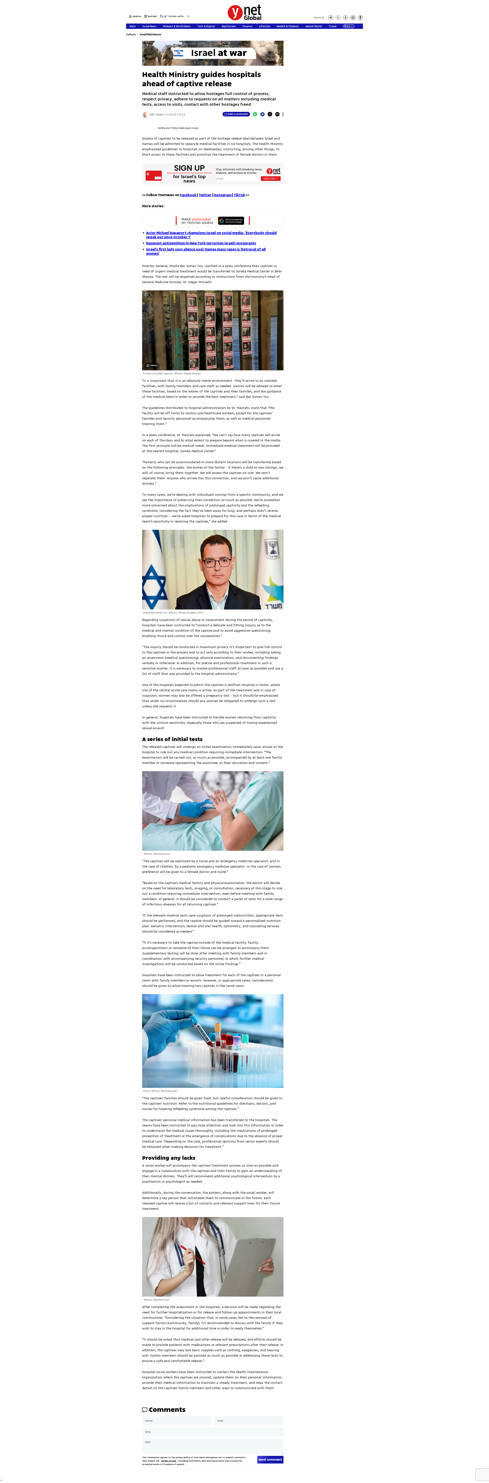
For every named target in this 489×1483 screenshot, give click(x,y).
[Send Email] (277, 114)
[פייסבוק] (345, 17)
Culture (130, 35)
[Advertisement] (460, 57)
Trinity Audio (178, 128)
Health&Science (150, 35)
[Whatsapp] (255, 114)
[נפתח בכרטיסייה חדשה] (330, 17)
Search (317, 17)
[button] (187, 16)
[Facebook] (262, 114)
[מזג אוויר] (161, 17)
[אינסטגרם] (353, 17)
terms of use (168, 1461)
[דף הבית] (244, 19)
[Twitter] (270, 114)
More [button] (347, 26)
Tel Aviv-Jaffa (175, 16)
